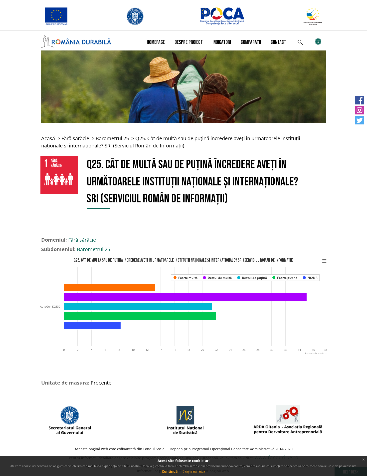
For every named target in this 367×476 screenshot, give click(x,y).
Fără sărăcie (75, 138)
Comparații (251, 42)
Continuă (170, 471)
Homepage (156, 42)
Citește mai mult (194, 472)
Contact (278, 42)
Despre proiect (189, 42)
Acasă (48, 138)
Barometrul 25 (112, 138)
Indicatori (221, 42)
